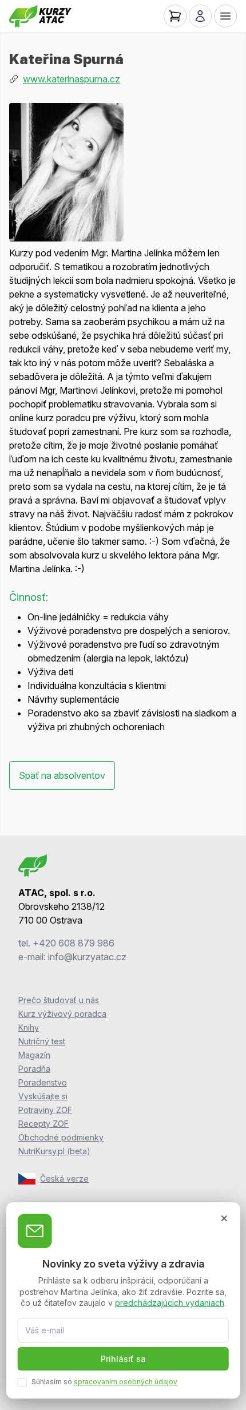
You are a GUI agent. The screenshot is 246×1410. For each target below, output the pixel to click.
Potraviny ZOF (45, 1110)
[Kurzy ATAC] (40, 16)
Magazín (34, 1055)
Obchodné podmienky (61, 1137)
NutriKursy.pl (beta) (54, 1151)
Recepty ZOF (43, 1123)
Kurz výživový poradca (62, 1014)
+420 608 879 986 (73, 943)
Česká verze (64, 1178)
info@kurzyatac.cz (87, 957)
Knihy (28, 1027)
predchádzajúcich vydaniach (169, 1303)
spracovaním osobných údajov (125, 1381)
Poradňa (34, 1069)
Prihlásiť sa (123, 1359)
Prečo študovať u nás (58, 1000)
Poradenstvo (42, 1082)
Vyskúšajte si (43, 1096)
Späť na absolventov (62, 775)
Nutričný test (41, 1041)
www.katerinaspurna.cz (71, 79)
